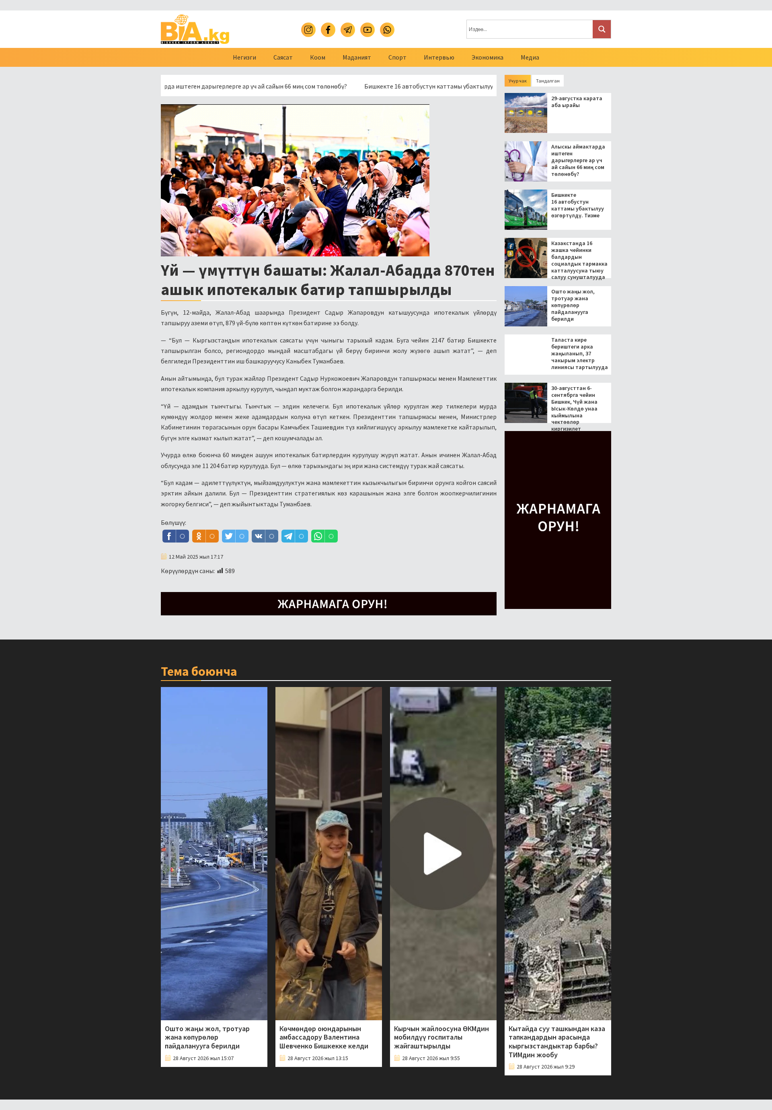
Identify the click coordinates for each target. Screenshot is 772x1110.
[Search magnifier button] (602, 29)
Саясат (283, 57)
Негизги (244, 57)
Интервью (439, 57)
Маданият (357, 57)
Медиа (530, 57)
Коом (317, 57)
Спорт (397, 57)
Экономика (487, 57)
